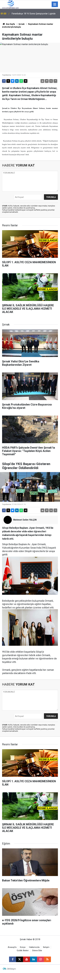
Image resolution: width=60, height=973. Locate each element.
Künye (23, 947)
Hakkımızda (34, 947)
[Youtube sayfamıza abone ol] (26, 959)
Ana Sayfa (10, 24)
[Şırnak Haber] (10, 4)
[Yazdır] (42, 81)
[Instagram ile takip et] (40, 959)
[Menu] (54, 4)
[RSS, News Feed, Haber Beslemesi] (47, 959)
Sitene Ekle (37, 950)
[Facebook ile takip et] (12, 959)
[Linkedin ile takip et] (33, 959)
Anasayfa (12, 947)
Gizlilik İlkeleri (23, 950)
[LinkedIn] (17, 81)
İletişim (46, 947)
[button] (47, 81)
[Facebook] (4, 81)
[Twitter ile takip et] (19, 959)
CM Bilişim (11, 969)
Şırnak (22, 24)
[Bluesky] (12, 81)
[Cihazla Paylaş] (25, 81)
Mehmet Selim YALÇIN (25, 519)
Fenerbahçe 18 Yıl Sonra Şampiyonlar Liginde (34, 13)
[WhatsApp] (21, 81)
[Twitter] (8, 81)
